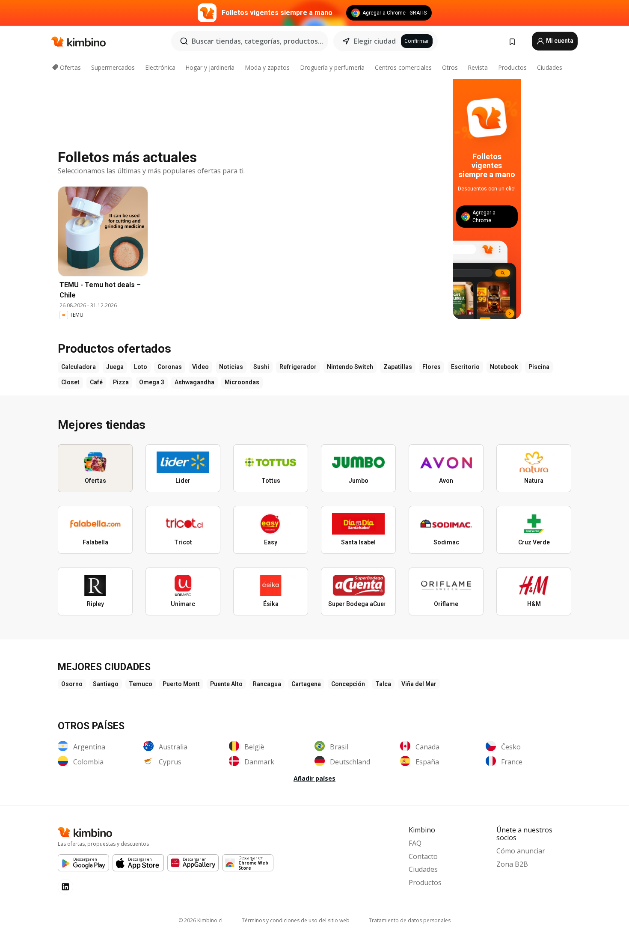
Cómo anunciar (520, 851)
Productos (512, 67)
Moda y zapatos (267, 67)
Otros (450, 67)
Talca (383, 683)
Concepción (348, 683)
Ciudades (549, 67)
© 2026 (200, 920)
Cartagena (306, 683)
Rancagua (267, 683)
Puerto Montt (181, 683)
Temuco (140, 683)
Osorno (72, 683)
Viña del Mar (418, 683)
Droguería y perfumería (332, 67)
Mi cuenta (559, 40)
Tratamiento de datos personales (410, 920)
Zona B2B (512, 864)
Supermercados (113, 67)
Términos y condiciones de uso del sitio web (296, 920)
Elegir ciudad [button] (375, 41)
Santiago (106, 683)
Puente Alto (226, 683)
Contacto (423, 856)
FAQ (415, 843)
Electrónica (160, 67)
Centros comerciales (403, 67)
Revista (478, 67)
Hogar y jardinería (209, 67)
